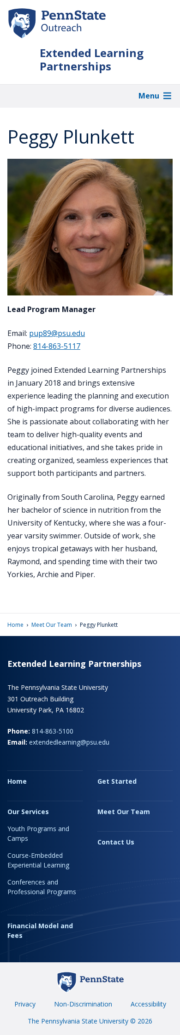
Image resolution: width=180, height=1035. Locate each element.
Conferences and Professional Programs (41, 887)
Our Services (28, 811)
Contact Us (115, 842)
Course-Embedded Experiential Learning (38, 860)
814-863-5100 (52, 731)
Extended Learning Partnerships (92, 59)
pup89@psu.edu (57, 333)
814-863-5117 (56, 346)
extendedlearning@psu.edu (69, 742)
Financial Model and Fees (40, 930)
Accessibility (148, 1004)
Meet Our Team (51, 625)
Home (15, 625)
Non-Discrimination (83, 1004)
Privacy (25, 1004)
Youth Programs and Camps (38, 833)
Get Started (117, 781)
